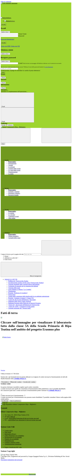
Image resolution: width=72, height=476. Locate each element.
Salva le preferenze (15, 401)
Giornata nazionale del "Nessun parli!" (19, 308)
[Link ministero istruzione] (9, 3)
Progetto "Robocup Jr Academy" (18, 293)
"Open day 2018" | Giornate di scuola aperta (21, 306)
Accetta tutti (29, 382)
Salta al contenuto (6, 1)
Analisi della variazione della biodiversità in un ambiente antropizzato (28, 296)
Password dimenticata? (7, 39)
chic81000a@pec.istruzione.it (24, 420)
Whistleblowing (9, 441)
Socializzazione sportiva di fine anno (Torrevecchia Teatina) (26, 283)
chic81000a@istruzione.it (24, 418)
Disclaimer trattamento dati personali (11, 460)
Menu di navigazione (35, 276)
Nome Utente (22, 34)
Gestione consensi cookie (12, 442)
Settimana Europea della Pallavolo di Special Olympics (24, 303)
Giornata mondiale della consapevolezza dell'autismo (23, 284)
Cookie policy (8, 430)
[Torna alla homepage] (36, 127)
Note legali (7, 432)
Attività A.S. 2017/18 (10, 258)
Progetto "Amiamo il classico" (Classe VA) (21, 298)
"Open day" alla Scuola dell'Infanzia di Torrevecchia (23, 305)
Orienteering (12, 291)
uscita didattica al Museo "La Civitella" (19, 289)
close (3, 144)
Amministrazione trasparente (12, 444)
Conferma (10, 125)
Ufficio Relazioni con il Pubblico (14, 435)
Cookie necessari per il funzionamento (12, 395)
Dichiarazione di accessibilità (13, 437)
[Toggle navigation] (15, 135)
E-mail (20, 63)
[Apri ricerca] (56, 135)
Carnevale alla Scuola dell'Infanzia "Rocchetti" (22, 300)
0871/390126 (11, 416)
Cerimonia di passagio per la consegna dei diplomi (23, 286)
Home (6, 256)
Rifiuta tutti (16, 382)
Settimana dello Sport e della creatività (19, 301)
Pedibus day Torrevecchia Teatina (18, 281)
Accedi (3, 24)
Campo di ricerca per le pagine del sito (12, 254)
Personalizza (5, 382)
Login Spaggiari (49, 67)
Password (21, 36)
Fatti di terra (11, 294)
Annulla (4, 125)
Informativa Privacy (10, 434)
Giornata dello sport (14, 288)
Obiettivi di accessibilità (11, 439)
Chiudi (3, 77)
